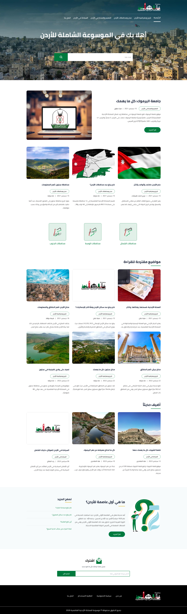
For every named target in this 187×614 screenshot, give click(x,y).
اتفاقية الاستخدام (85, 596)
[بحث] (61, 57)
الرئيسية (157, 17)
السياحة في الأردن (80, 18)
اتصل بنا (67, 18)
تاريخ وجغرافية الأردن (142, 18)
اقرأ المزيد (152, 129)
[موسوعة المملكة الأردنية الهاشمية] (149, 7)
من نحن (119, 596)
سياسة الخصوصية (104, 596)
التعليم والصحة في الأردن (101, 18)
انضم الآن (66, 573)
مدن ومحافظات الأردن (123, 18)
